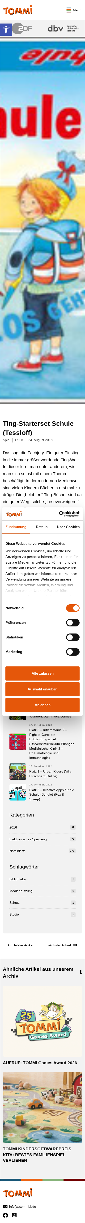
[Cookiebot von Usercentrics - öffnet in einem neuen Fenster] (60, 514)
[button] (6, 30)
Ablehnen (43, 705)
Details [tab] (41, 527)
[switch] (73, 622)
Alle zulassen (43, 673)
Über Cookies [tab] (68, 527)
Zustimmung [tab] (15, 527)
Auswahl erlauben (42, 689)
